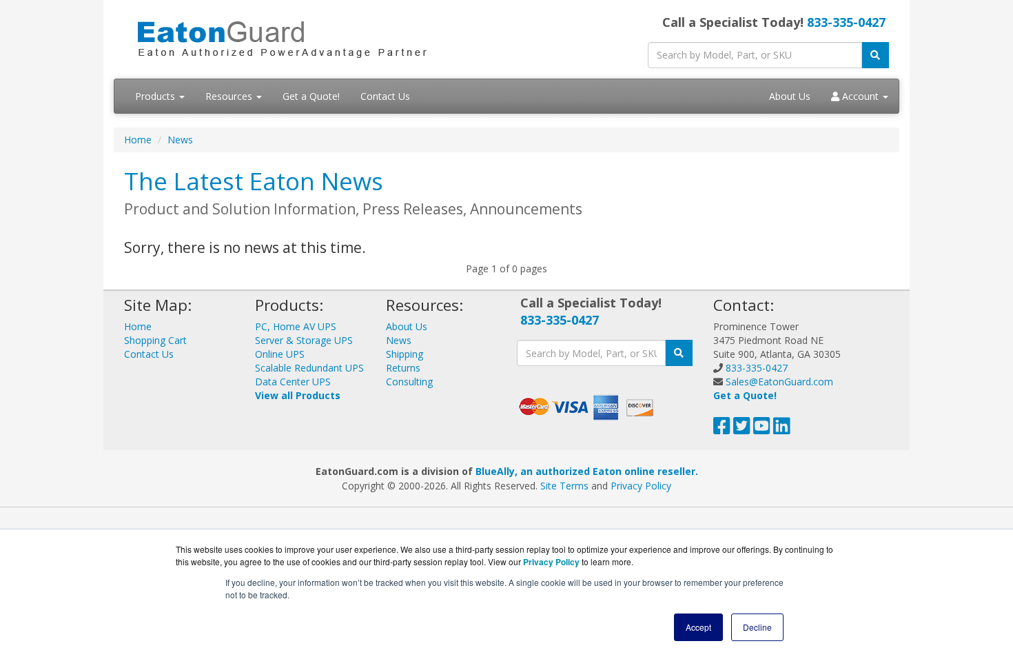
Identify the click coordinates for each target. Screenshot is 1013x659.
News (180, 139)
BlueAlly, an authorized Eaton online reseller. (586, 471)
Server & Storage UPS (304, 340)
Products (156, 96)
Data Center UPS (293, 381)
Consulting (409, 381)
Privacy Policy (641, 485)
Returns (403, 367)
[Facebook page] (721, 429)
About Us (789, 96)
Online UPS (280, 354)
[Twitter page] (741, 429)
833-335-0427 (846, 22)
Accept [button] (698, 627)
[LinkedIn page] (781, 429)
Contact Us (385, 96)
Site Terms (564, 485)
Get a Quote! (311, 96)
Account (860, 96)
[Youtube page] (761, 429)
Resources (230, 96)
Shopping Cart (155, 340)
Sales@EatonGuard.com (779, 381)
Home (138, 139)
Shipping (404, 354)
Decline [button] (757, 627)
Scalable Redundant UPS (309, 367)
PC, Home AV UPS (295, 326)
